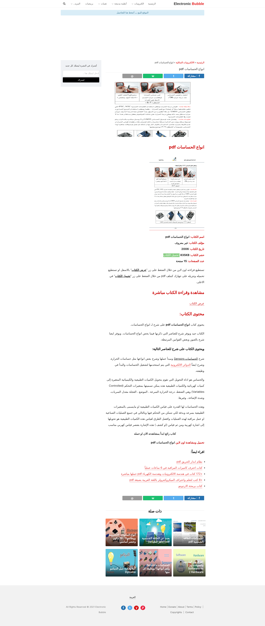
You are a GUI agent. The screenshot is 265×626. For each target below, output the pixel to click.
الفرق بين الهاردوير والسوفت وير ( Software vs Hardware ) (193, 567)
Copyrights (176, 612)
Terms (189, 606)
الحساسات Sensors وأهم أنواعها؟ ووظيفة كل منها (156, 568)
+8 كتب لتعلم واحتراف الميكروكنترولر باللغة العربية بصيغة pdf (165, 480)
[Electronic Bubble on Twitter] (130, 608)
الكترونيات (139, 3)
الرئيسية (152, 3)
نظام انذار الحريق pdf (189, 461)
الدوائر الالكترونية (181, 364)
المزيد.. (76, 3)
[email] (132, 76)
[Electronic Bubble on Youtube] (136, 608)
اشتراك (81, 80)
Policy (198, 606)
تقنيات (104, 3)
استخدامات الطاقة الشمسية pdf (193, 540)
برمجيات (89, 3)
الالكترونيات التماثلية (185, 62)
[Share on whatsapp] (153, 76)
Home (163, 606)
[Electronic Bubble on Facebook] (123, 608)
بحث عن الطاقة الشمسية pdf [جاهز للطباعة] (156, 540)
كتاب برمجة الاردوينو (190, 486)
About (181, 606)
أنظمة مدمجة (120, 3)
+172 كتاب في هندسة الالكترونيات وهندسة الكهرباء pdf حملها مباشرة (161, 473)
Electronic (189, 4)
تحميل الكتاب (171, 255)
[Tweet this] (173, 76)
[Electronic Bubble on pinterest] (143, 608)
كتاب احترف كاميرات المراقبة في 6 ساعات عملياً (173, 467)
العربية (132, 597)
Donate (172, 606)
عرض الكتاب (197, 303)
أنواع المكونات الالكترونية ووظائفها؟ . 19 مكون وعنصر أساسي (122, 538)
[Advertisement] (132, 37)
